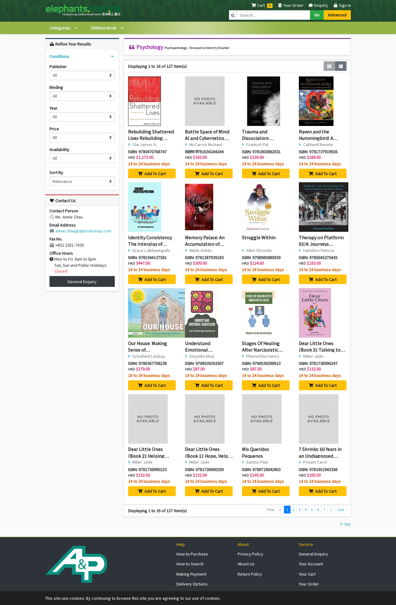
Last (341, 509)
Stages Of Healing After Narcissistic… (262, 346)
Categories (60, 28)
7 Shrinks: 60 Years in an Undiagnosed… (320, 452)
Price (54, 129)
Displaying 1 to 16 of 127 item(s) (157, 66)
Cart (261, 5)
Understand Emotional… (199, 346)
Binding (56, 87)
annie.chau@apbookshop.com (83, 231)
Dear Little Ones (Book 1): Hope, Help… (209, 452)
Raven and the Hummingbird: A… (318, 134)
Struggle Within (259, 237)
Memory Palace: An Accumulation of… (205, 240)
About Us (246, 564)
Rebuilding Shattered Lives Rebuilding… (151, 134)
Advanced (337, 15)
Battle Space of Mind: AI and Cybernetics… (207, 134)
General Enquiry (82, 281)
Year (54, 108)
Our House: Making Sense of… (147, 346)
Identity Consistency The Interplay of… (150, 240)
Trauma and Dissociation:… (258, 134)
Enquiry (320, 5)
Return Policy (250, 574)
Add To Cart (155, 173)
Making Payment (191, 574)
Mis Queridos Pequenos (255, 452)
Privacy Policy (250, 554)
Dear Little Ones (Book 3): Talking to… (322, 346)
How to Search (190, 564)
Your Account (311, 564)
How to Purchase (192, 554)
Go (317, 15)
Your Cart (307, 574)
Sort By (56, 172)
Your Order (292, 5)
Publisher (58, 66)
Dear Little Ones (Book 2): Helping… (148, 452)
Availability (59, 149)
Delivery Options (192, 584)
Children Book (104, 28)
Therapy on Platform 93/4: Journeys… (321, 240)
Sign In (344, 5)
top (347, 524)
